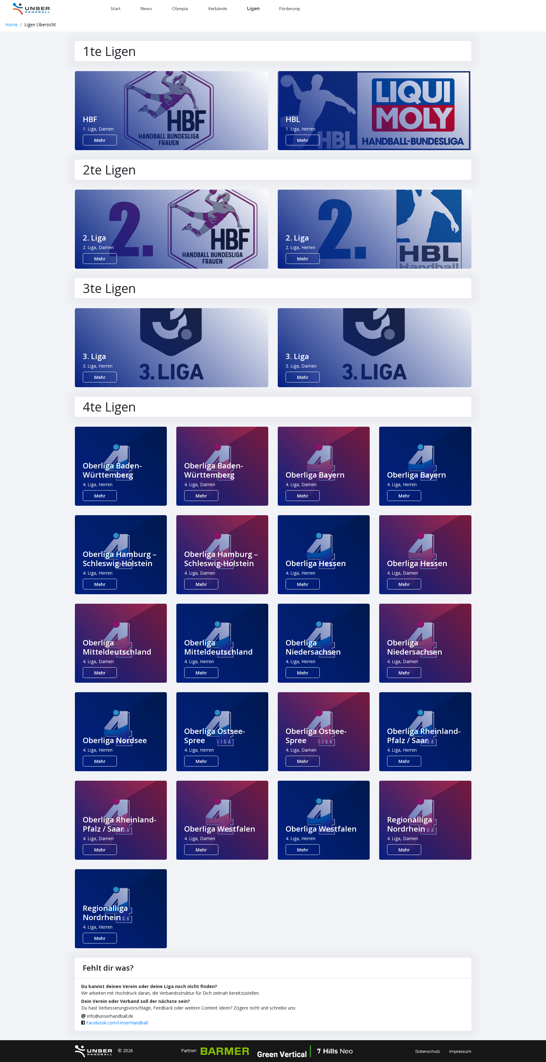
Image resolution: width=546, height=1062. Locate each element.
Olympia (180, 8)
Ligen (253, 8)
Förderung (289, 8)
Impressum (460, 1051)
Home (11, 24)
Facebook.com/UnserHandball (117, 1023)
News (146, 8)
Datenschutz (428, 1051)
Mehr (100, 140)
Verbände (217, 8)
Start (116, 8)
